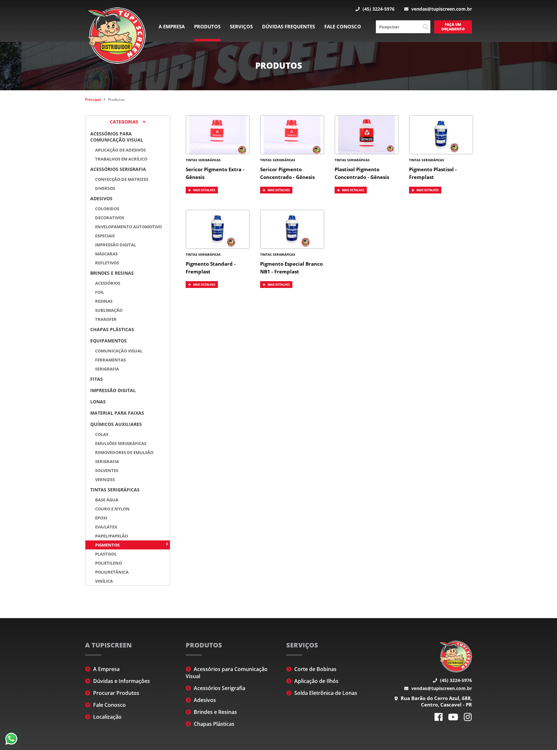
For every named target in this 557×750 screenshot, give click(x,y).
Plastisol (106, 554)
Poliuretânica (112, 572)
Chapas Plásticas (112, 329)
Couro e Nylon (112, 509)
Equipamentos (108, 341)
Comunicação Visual (118, 351)
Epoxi (101, 518)
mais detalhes (203, 190)
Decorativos (109, 218)
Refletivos (107, 263)
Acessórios (107, 283)
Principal (93, 99)
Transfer (106, 319)
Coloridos (107, 209)
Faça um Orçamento (453, 26)
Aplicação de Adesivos (120, 150)
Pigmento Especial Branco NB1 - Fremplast (291, 268)
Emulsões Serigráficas (120, 443)
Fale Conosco (342, 26)
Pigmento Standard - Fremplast (211, 268)
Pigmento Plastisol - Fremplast (433, 173)
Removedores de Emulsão (124, 452)
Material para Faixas (117, 413)
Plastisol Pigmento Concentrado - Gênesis (362, 173)
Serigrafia (107, 369)
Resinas (103, 301)
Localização (107, 716)
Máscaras (106, 254)
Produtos (207, 26)
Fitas (96, 379)
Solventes (106, 470)
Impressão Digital (115, 245)
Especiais (105, 236)
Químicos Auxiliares (116, 424)
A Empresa (172, 26)
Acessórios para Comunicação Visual (116, 137)
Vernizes (105, 479)
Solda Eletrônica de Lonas (325, 692)
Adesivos (101, 198)
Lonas (98, 402)
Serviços (241, 26)
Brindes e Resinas (112, 273)
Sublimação (108, 310)
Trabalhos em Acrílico (121, 159)
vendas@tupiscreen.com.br (441, 9)
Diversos (105, 188)
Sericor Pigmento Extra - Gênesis (215, 173)
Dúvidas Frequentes (288, 26)
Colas (101, 434)
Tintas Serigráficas (115, 490)
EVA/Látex (106, 527)
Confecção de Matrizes (121, 179)
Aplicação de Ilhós (315, 681)
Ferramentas (110, 360)
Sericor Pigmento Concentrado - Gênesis (287, 173)
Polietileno (108, 563)
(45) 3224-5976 (378, 9)
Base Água (106, 500)
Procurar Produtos (115, 692)
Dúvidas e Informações (121, 681)
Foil (99, 292)
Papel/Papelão (111, 536)
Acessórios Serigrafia (118, 169)
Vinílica (104, 581)
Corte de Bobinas (315, 669)
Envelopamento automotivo (128, 227)
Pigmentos (107, 545)
